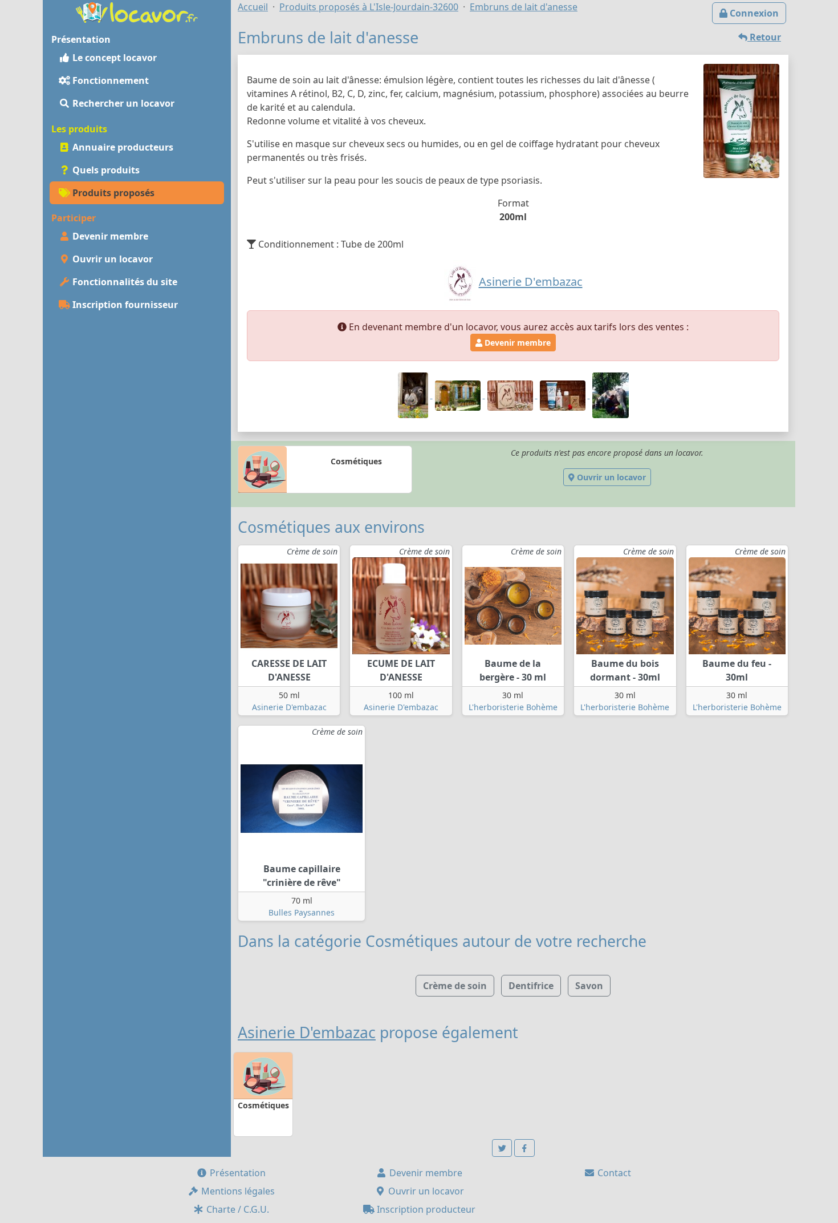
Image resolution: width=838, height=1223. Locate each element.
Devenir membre (109, 236)
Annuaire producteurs (121, 147)
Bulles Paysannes (302, 912)
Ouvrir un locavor (111, 259)
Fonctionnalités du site (123, 282)
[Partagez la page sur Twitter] (502, 1148)
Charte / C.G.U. (236, 1209)
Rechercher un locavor (122, 103)
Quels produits (105, 170)
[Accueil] (137, 11)
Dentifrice (531, 985)
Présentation (237, 1173)
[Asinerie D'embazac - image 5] (610, 394)
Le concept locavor (113, 57)
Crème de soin (455, 985)
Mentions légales (237, 1191)
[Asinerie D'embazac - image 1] (414, 394)
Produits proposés (112, 193)
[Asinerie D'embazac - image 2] (459, 394)
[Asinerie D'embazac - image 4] (564, 394)
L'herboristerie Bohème (513, 707)
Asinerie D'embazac (289, 707)
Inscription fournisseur (124, 304)
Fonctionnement (109, 80)
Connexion (753, 13)
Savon (589, 985)
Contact (613, 1173)
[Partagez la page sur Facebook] (524, 1148)
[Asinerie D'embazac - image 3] (511, 394)
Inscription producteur (425, 1209)
